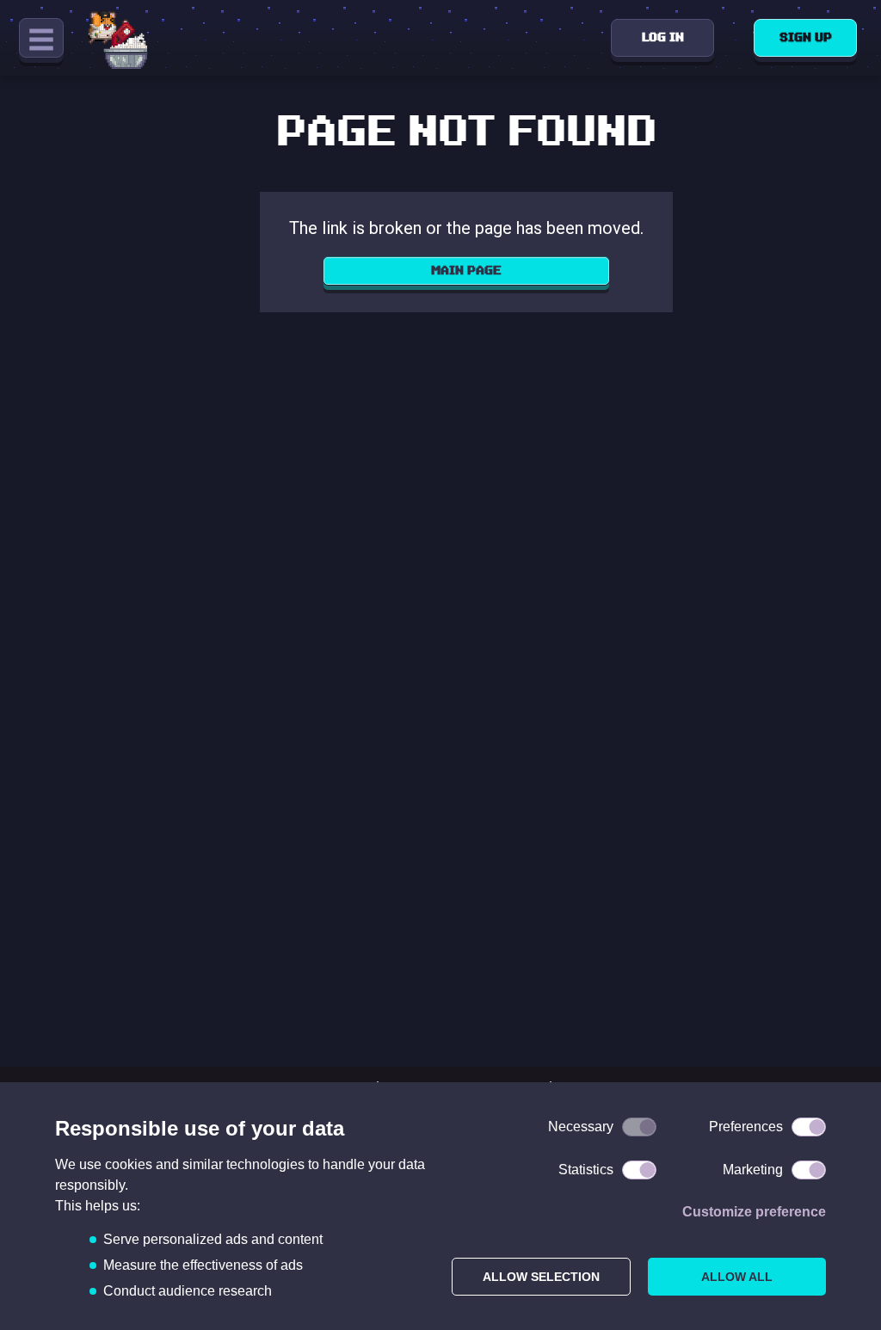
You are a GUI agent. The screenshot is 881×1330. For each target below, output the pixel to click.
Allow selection (541, 1277)
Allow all (737, 1277)
